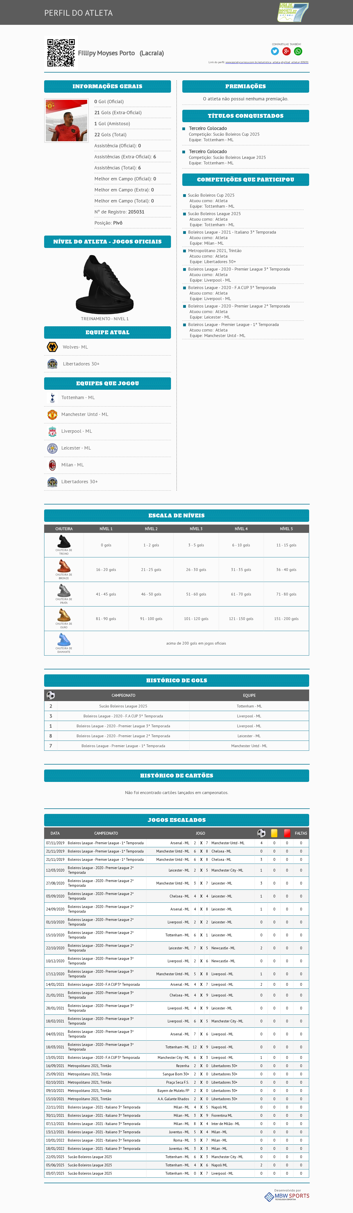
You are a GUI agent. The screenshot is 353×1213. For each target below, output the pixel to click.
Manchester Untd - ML (84, 414)
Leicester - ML (76, 448)
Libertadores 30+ (81, 363)
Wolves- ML (75, 347)
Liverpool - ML (76, 431)
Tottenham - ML (78, 397)
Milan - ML (72, 464)
